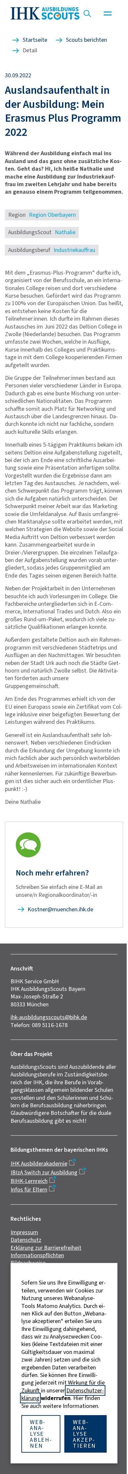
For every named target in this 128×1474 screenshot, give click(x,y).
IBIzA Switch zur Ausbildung (44, 1172)
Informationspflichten (37, 1255)
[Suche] (87, 13)
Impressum (24, 1232)
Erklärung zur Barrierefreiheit (46, 1248)
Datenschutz (26, 1240)
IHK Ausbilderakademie (39, 1163)
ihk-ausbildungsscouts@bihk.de (49, 1017)
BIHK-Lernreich (29, 1181)
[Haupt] (107, 13)
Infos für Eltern (29, 1189)
